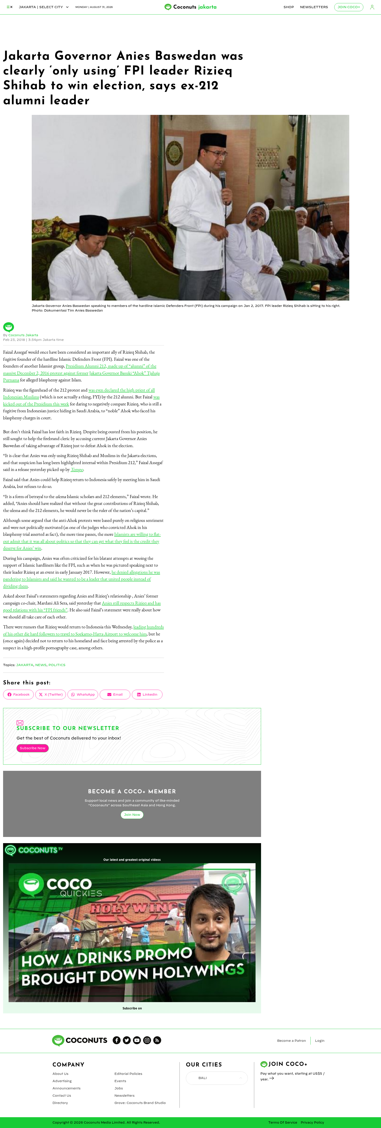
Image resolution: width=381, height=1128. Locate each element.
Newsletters (314, 7)
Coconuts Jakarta (23, 335)
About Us (60, 1074)
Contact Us (61, 1095)
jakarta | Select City (41, 7)
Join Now (132, 814)
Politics (57, 665)
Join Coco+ (349, 7)
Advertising (62, 1081)
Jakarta (24, 665)
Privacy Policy (312, 1122)
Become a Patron (291, 1040)
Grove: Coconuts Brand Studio (140, 1103)
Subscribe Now (32, 748)
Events (120, 1081)
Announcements (66, 1088)
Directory (60, 1103)
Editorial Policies (128, 1074)
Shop (289, 7)
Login (372, 7)
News (41, 665)
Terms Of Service (282, 1122)
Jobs (118, 1088)
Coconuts (195, 7)
